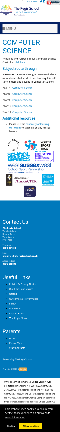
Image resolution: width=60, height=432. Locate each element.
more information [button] (15, 417)
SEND (12, 303)
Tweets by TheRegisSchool (17, 359)
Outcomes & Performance (23, 298)
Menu (10, 28)
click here (20, 62)
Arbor (12, 338)
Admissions (15, 308)
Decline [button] (11, 426)
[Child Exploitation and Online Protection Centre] (53, 2)
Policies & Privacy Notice (22, 284)
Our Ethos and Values (21, 289)
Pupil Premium (17, 313)
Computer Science (22, 87)
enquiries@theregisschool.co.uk (20, 256)
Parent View (15, 343)
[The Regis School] (19, 7)
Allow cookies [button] (31, 426)
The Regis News (18, 318)
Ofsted (13, 293)
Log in (23, 369)
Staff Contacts (17, 347)
